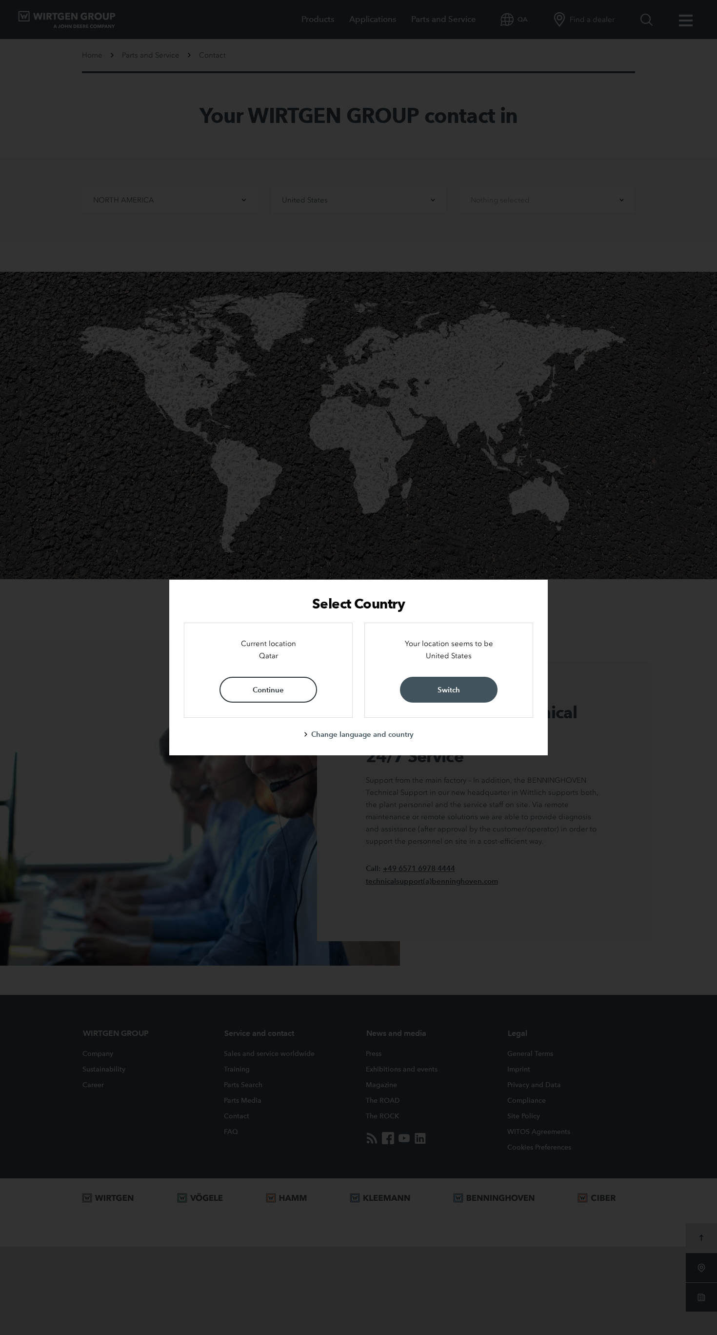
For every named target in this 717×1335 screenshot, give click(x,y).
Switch (449, 689)
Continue (268, 689)
